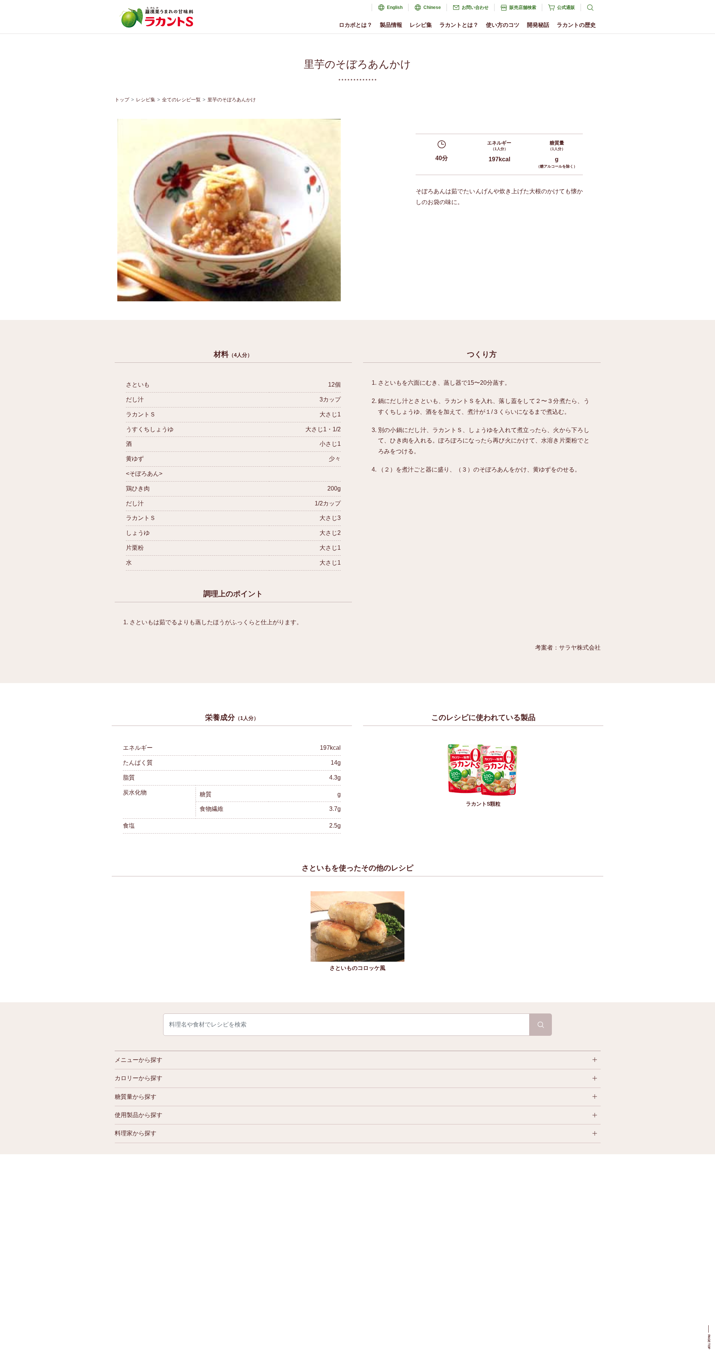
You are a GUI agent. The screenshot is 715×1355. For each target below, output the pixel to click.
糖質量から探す (135, 1097)
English (395, 7)
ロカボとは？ (355, 25)
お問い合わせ (475, 7)
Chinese (432, 7)
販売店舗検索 (522, 7)
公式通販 (566, 7)
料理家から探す (135, 1133)
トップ (122, 99)
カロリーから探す (138, 1078)
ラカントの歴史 (576, 25)
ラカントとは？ (459, 25)
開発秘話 (538, 25)
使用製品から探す (138, 1115)
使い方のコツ (502, 25)
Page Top (709, 1342)
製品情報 (391, 25)
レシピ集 (421, 25)
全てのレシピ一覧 (181, 99)
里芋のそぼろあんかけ (231, 99)
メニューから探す (138, 1060)
